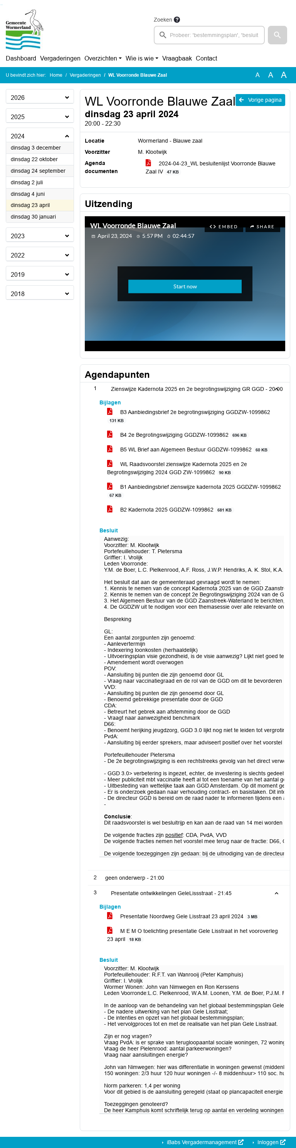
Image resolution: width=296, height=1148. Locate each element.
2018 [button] (18, 294)
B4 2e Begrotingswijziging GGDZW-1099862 (183, 435)
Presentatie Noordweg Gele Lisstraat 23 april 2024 (188, 916)
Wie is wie (140, 58)
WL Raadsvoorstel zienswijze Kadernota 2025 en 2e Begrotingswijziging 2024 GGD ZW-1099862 (177, 468)
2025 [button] (18, 117)
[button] (277, 35)
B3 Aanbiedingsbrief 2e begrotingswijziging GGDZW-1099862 (189, 416)
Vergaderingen (60, 58)
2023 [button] (18, 236)
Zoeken (163, 20)
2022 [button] (18, 255)
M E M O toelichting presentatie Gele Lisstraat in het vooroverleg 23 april (192, 935)
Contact (206, 58)
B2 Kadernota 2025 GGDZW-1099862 (175, 510)
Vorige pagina (264, 100)
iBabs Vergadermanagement (201, 1142)
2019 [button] (18, 274)
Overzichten (100, 58)
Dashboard (21, 58)
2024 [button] (18, 136)
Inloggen (268, 1142)
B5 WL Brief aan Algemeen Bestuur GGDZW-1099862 (193, 449)
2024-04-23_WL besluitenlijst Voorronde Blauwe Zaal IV (211, 167)
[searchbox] (209, 35)
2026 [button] (18, 97)
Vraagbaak (177, 58)
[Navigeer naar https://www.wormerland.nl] (25, 30)
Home (56, 75)
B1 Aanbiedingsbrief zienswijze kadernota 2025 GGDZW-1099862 (195, 491)
